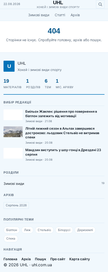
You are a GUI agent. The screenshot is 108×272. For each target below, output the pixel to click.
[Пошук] (100, 4)
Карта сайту (79, 259)
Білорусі (64, 230)
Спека (10, 238)
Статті (60, 15)
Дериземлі (85, 230)
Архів (75, 15)
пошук (95, 40)
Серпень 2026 (16, 205)
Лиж (27, 230)
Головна (10, 259)
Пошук (40, 259)
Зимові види (38, 15)
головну (64, 40)
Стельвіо (44, 230)
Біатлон (11, 230)
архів (77, 40)
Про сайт (57, 259)
